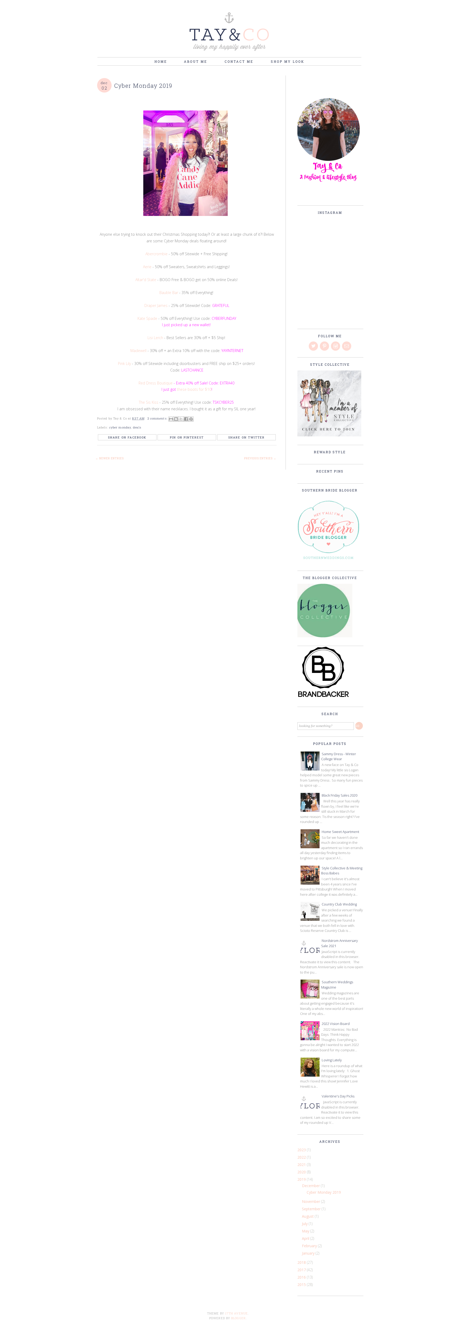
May (306, 1231)
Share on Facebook (127, 437)
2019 (302, 1179)
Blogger (238, 1318)
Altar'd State (145, 279)
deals (137, 427)
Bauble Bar (169, 292)
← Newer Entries (110, 458)
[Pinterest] (325, 346)
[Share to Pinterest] (191, 419)
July (305, 1223)
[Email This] (171, 419)
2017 (302, 1269)
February (310, 1245)
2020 (302, 1171)
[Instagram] (336, 346)
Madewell (138, 350)
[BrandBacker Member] (323, 697)
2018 (302, 1262)
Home (160, 61)
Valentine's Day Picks (338, 1096)
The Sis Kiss (148, 402)
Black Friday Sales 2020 (339, 795)
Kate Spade (147, 318)
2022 (302, 1157)
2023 (302, 1149)
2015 (302, 1284)
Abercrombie (156, 253)
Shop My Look (287, 61)
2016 (302, 1277)
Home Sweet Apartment (340, 831)
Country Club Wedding (339, 904)
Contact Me (240, 61)
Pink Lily (124, 363)
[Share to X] (181, 419)
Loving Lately (332, 1060)
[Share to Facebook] (186, 419)
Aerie (147, 266)
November (311, 1201)
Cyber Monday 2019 (143, 85)
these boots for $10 (194, 389)
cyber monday (120, 427)
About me (196, 61)
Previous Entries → (260, 458)
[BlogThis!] (176, 419)
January (309, 1253)
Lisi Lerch (155, 337)
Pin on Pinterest (187, 437)
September (312, 1208)
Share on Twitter (246, 437)
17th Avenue (236, 1313)
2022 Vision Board (336, 1023)
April (306, 1238)
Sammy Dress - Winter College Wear (338, 756)
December (311, 1185)
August (308, 1216)
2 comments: (158, 418)
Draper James (156, 305)
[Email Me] (347, 346)
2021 (302, 1164)
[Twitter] (314, 346)
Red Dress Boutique (156, 383)
